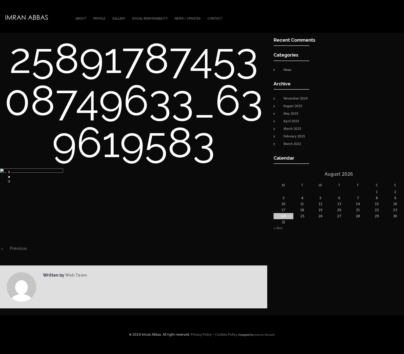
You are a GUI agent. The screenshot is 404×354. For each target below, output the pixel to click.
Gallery (118, 18)
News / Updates (188, 18)
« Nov (278, 228)
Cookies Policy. (226, 335)
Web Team (76, 275)
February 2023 (294, 136)
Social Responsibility (150, 18)
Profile (99, 18)
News (287, 70)
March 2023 (292, 129)
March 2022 (292, 144)
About (81, 18)
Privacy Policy (201, 335)
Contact (214, 18)
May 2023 (290, 113)
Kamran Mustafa (264, 334)
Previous (18, 248)
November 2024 (295, 98)
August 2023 (292, 106)
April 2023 (291, 121)
